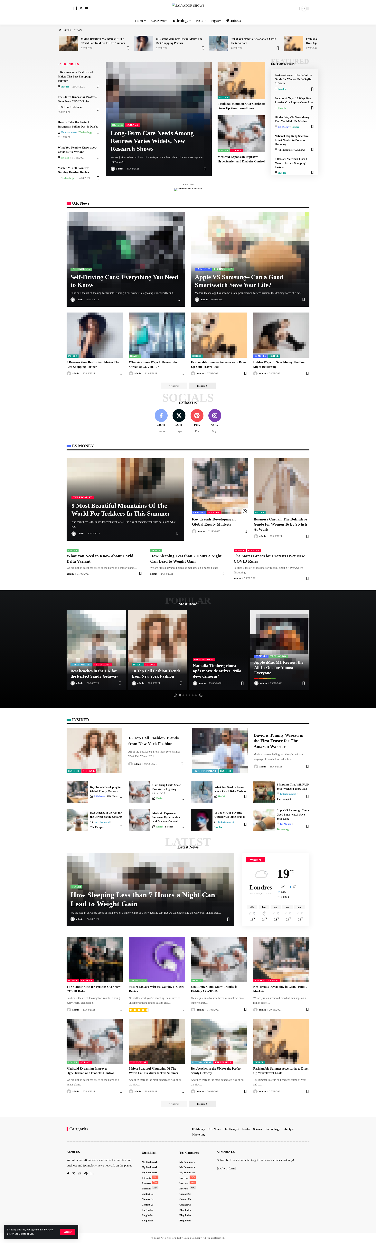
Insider (65, 86)
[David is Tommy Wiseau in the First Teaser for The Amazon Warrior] (220, 750)
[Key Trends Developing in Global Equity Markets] (220, 486)
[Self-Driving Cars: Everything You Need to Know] (126, 259)
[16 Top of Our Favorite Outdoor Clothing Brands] (201, 820)
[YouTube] (86, 8)
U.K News (76, 107)
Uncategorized (203, 659)
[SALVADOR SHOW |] (188, 8)
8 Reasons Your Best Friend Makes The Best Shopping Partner (75, 76)
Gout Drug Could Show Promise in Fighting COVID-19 (166, 789)
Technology (85, 132)
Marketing (198, 1134)
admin (119, 168)
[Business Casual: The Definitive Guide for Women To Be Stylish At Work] (281, 486)
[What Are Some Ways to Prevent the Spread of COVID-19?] (157, 335)
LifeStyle (288, 1129)
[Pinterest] (197, 421)
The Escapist (285, 149)
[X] (81, 8)
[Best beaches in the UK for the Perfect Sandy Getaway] (96, 650)
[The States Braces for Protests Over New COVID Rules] (95, 959)
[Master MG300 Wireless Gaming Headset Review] (157, 959)
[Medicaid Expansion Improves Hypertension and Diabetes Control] (241, 133)
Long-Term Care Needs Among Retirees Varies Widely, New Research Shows (152, 140)
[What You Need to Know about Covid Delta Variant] (218, 43)
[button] (67, 1232)
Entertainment (69, 132)
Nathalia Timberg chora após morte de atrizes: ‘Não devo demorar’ (217, 671)
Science (65, 107)
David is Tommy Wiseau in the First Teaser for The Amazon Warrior (278, 741)
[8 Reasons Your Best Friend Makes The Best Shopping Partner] (143, 43)
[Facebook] (77, 8)
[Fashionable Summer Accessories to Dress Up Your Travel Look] (293, 43)
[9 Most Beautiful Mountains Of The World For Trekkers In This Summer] (68, 43)
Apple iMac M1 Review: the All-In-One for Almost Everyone (278, 667)
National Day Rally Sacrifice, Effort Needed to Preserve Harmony (292, 140)
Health (65, 157)
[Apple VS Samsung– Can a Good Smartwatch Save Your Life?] (250, 259)
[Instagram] (214, 421)
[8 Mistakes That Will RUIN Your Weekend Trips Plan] (264, 792)
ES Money (284, 126)
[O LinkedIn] (92, 1174)
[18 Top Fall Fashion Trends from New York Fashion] (157, 650)
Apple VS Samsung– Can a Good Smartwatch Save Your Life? (293, 814)
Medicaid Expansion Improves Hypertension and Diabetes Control (166, 817)
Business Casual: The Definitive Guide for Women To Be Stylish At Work (293, 79)
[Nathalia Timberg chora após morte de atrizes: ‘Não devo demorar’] (218, 650)
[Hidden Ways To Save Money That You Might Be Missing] (281, 335)
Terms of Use (26, 1233)
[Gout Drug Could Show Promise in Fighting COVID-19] (139, 792)
